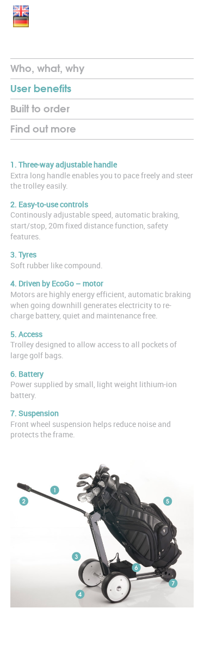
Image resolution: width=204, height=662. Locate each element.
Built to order (40, 109)
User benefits (40, 88)
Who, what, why (47, 68)
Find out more (43, 129)
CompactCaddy (92, 28)
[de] (21, 21)
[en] (21, 10)
